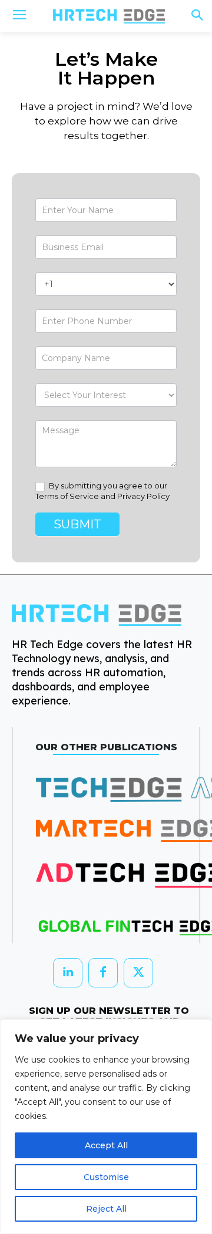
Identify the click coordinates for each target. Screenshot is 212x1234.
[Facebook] (103, 972)
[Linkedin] (67, 972)
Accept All (106, 1145)
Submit (77, 524)
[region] (106, 1126)
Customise (106, 1177)
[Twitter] (138, 972)
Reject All (106, 1208)
